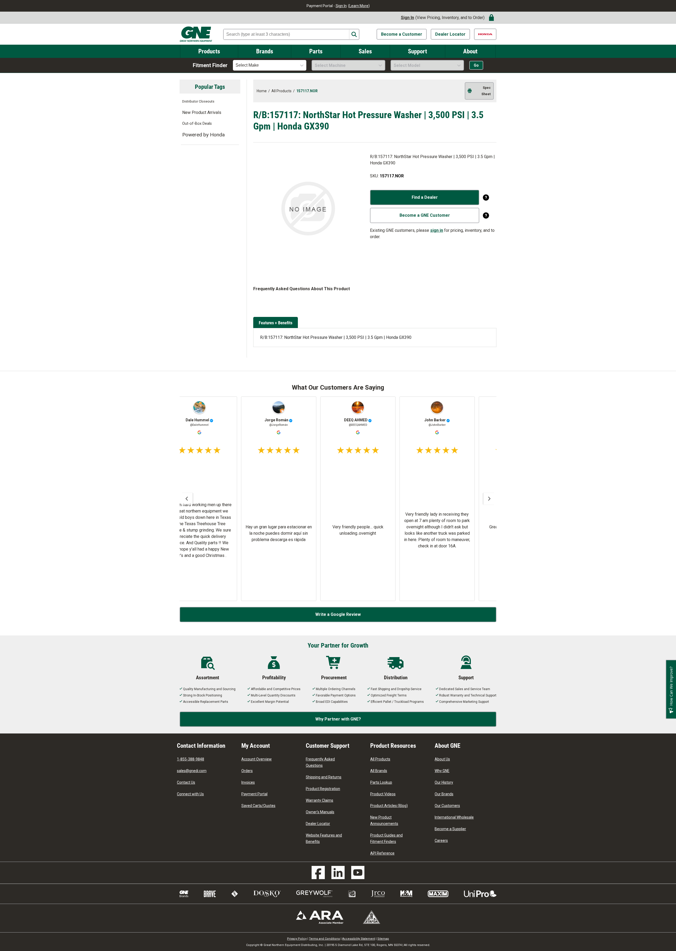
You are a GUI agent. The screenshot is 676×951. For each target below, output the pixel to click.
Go (476, 65)
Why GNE (442, 771)
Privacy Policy (297, 938)
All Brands (378, 771)
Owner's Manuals (320, 812)
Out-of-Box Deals (197, 123)
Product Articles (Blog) (389, 806)
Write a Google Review (338, 614)
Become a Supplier (450, 829)
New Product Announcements (384, 820)
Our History (444, 782)
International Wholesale (454, 817)
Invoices (248, 782)
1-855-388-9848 (190, 759)
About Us (442, 759)
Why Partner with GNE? (338, 719)
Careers (441, 840)
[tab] (276, 323)
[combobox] (269, 65)
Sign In (341, 6)
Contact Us (186, 782)
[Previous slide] (187, 499)
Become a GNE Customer (425, 215)
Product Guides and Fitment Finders (386, 838)
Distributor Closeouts (198, 101)
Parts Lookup (381, 782)
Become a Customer (401, 34)
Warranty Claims (319, 800)
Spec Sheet (486, 91)
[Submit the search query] (354, 34)
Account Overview (256, 759)
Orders (247, 771)
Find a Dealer (425, 197)
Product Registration (323, 789)
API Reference (382, 853)
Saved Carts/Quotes (258, 806)
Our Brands (444, 794)
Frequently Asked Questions (320, 762)
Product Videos (383, 794)
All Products (380, 759)
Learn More (358, 6)
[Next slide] (489, 499)
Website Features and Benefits (324, 838)
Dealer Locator (450, 34)
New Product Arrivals (201, 112)
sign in (436, 230)
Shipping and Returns (323, 777)
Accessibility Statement (358, 938)
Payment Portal (254, 794)
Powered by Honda (203, 135)
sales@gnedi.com (191, 771)
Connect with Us (190, 794)
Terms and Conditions (324, 938)
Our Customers (447, 806)
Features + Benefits (275, 322)
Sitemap (383, 938)
